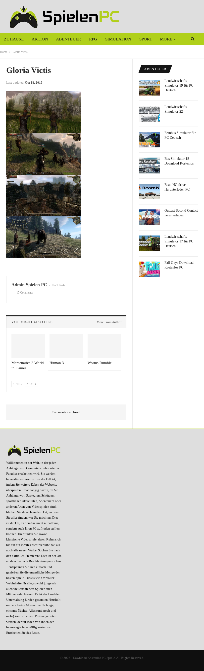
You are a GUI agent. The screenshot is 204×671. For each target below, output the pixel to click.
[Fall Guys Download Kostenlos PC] (149, 269)
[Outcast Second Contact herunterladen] (149, 217)
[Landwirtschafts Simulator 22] (149, 114)
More (166, 39)
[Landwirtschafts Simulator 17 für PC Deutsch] (149, 243)
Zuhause (14, 39)
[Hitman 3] (66, 346)
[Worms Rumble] (104, 346)
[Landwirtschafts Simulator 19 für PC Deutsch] (149, 88)
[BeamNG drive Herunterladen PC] (149, 192)
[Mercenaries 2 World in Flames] (28, 346)
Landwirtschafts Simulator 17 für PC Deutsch (178, 241)
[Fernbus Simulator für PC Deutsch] (149, 140)
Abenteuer (68, 39)
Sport (145, 39)
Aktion (40, 39)
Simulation (118, 39)
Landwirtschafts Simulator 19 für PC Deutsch (178, 85)
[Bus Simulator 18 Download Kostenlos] (149, 165)
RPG (93, 39)
